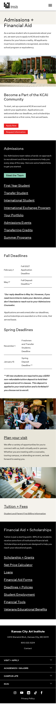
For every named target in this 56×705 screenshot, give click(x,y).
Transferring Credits (18, 230)
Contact (28, 648)
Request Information (16, 132)
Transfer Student (16, 193)
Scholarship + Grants (19, 557)
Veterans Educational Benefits (25, 609)
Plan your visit (15, 438)
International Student (19, 200)
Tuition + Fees (16, 506)
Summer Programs (17, 237)
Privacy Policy (28, 698)
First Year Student (17, 185)
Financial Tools (14, 602)
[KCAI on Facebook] (41, 693)
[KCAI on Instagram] (15, 693)
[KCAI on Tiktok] (35, 693)
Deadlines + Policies (18, 587)
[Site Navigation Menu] (50, 6)
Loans (8, 572)
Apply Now (11, 125)
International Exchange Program (27, 208)
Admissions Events (17, 222)
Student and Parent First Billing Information (25, 513)
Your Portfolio (14, 215)
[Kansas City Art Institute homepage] (11, 5)
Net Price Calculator (18, 565)
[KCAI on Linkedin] (28, 693)
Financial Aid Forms (18, 579)
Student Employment (19, 594)
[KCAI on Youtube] (21, 693)
